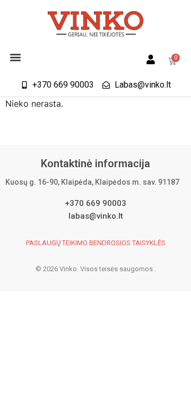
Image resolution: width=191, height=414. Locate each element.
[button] (15, 57)
